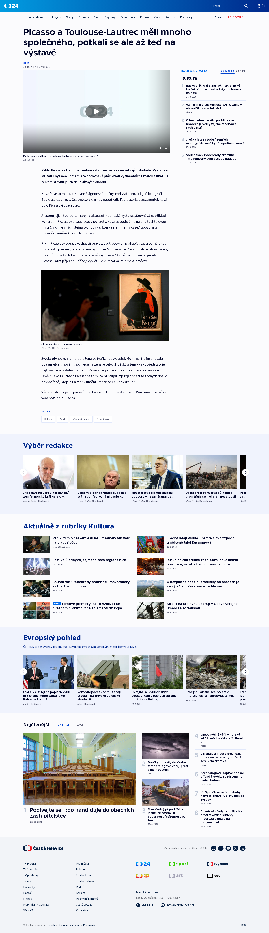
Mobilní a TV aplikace (36, 904)
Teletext (28, 881)
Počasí (144, 17)
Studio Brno (83, 875)
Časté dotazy (84, 904)
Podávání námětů (87, 898)
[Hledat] (246, 6)
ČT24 (26, 63)
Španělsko (103, 419)
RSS (243, 925)
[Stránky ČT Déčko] (142, 875)
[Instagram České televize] (213, 848)
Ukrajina (55, 17)
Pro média (82, 863)
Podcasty (186, 17)
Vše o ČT (28, 910)
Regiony (110, 17)
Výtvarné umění (81, 419)
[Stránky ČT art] (176, 875)
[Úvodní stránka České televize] (43, 848)
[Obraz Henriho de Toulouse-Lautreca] (105, 305)
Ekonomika (127, 17)
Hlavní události (35, 17)
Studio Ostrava (85, 881)
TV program (30, 863)
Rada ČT (81, 887)
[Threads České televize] (243, 848)
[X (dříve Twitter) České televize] (235, 848)
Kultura (170, 17)
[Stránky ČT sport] (178, 863)
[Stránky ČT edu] (213, 875)
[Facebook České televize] (221, 848)
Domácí (84, 17)
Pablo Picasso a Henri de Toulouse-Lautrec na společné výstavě (59, 156)
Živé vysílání (30, 869)
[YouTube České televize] (228, 848)
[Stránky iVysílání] (217, 863)
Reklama (81, 869)
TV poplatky (30, 875)
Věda (157, 17)
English (51, 925)
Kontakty (82, 910)
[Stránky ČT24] (143, 863)
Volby (70, 17)
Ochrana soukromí (69, 925)
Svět (97, 17)
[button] (96, 111)
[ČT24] (11, 6)
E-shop (27, 898)
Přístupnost (89, 925)
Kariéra (80, 893)
